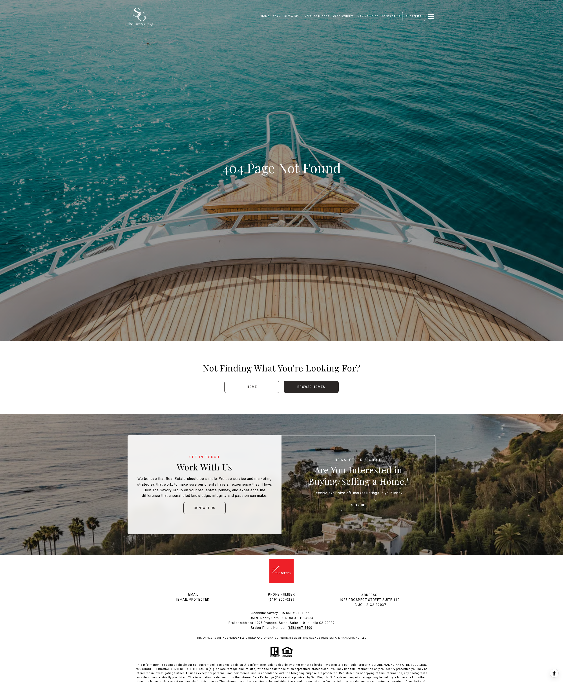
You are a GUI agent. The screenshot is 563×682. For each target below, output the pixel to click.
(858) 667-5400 (300, 627)
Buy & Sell (292, 16)
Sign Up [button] (358, 505)
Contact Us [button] (204, 508)
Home (252, 387)
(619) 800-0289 (282, 599)
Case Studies (343, 16)
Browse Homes (311, 387)
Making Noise (367, 16)
